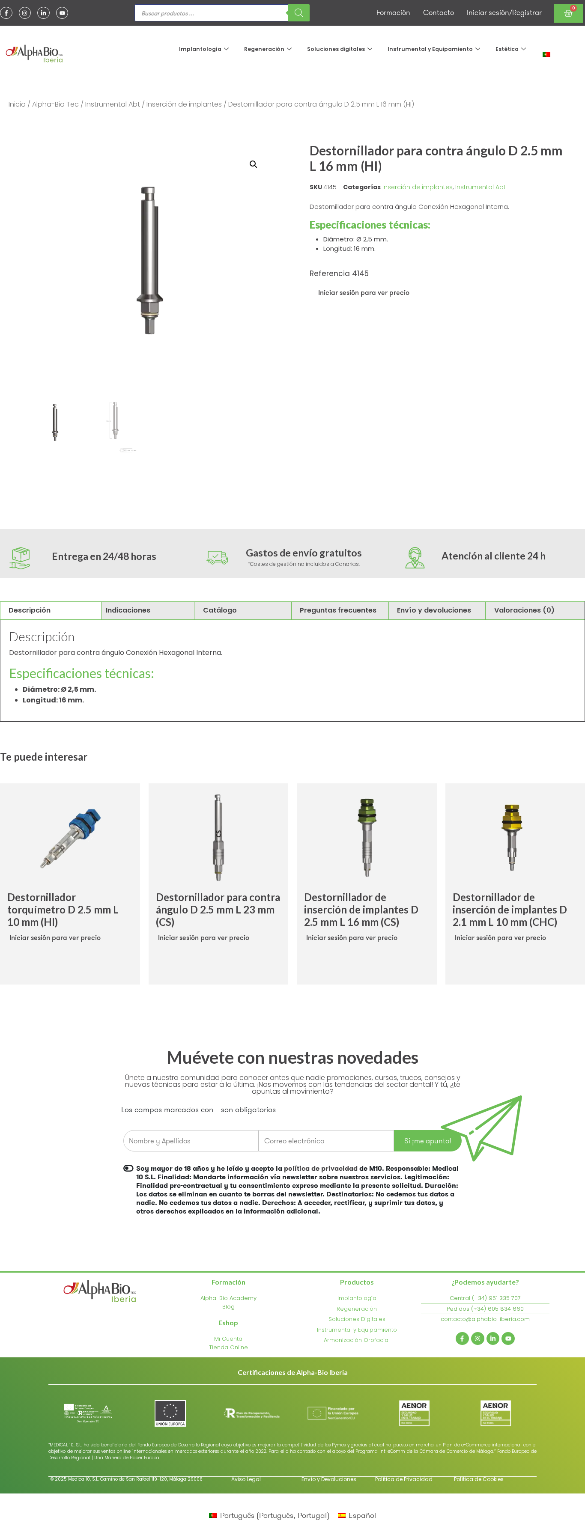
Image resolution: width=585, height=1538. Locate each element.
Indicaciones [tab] (128, 610)
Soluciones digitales (336, 49)
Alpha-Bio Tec (55, 104)
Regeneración (264, 49)
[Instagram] (25, 13)
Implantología (200, 49)
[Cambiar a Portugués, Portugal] (546, 54)
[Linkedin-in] (43, 13)
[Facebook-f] (6, 13)
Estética (507, 49)
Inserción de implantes (184, 104)
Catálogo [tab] (220, 610)
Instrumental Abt (112, 104)
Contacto (438, 12)
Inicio (17, 104)
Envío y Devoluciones (328, 1479)
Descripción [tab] (30, 610)
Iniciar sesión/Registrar (504, 12)
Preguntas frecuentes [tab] (338, 610)
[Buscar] (299, 12)
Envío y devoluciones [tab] (434, 610)
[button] (253, 164)
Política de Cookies (479, 1479)
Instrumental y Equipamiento (430, 49)
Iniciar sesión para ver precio (363, 292)
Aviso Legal (246, 1479)
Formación (393, 12)
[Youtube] (62, 13)
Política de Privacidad (404, 1479)
